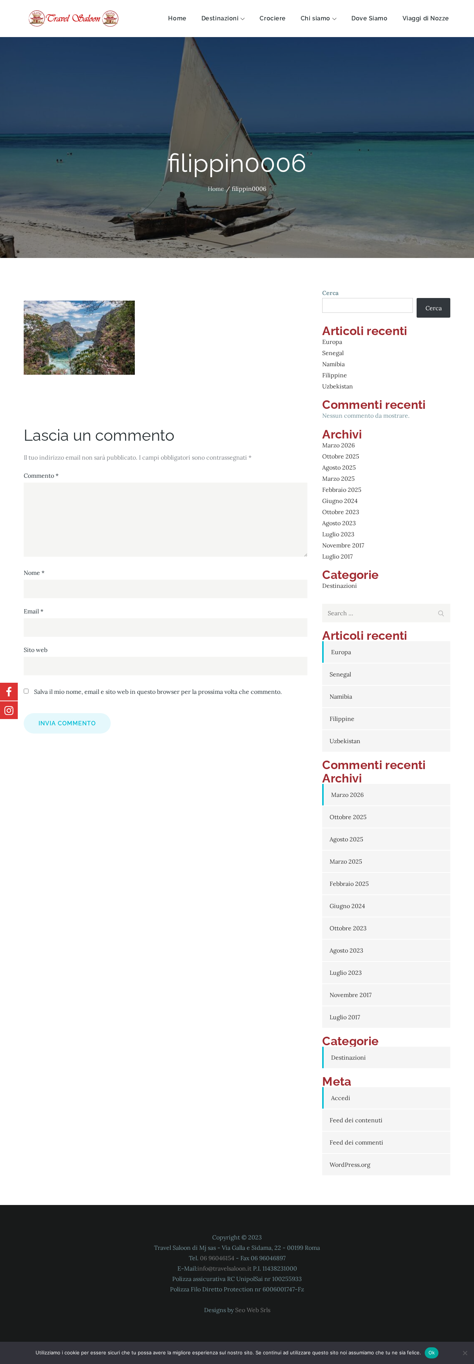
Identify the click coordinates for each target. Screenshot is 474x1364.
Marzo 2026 (338, 445)
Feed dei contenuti (356, 1120)
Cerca (330, 293)
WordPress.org (350, 1164)
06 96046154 (218, 1258)
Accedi (340, 1098)
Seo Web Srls (252, 1310)
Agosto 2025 (339, 467)
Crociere (273, 18)
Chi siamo (315, 18)
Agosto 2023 (339, 523)
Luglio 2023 (338, 534)
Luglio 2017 (337, 556)
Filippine (334, 375)
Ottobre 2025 (340, 456)
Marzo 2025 (338, 478)
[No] (464, 1353)
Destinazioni (220, 18)
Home (177, 18)
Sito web (35, 649)
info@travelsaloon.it (224, 1268)
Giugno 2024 (340, 500)
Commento (41, 475)
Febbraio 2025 (341, 489)
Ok (431, 1352)
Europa (332, 341)
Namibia (333, 364)
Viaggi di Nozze (426, 18)
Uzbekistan (337, 386)
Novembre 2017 (343, 545)
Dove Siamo (369, 18)
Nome (34, 572)
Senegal (333, 353)
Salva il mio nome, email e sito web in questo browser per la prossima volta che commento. (158, 692)
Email (33, 611)
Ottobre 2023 (340, 512)
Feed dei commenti (356, 1142)
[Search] (441, 612)
